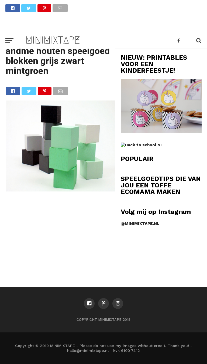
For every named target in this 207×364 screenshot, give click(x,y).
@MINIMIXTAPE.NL (140, 223)
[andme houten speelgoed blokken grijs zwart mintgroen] (60, 190)
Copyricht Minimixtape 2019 (103, 320)
